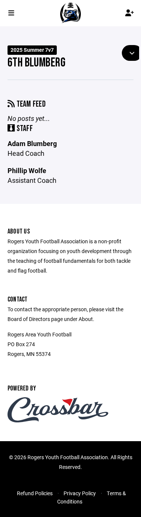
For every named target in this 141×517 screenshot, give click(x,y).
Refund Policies (35, 493)
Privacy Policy (80, 493)
